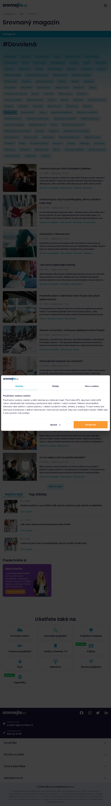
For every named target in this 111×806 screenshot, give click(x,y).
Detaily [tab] (55, 386)
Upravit (53, 424)
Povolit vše (90, 424)
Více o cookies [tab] (92, 386)
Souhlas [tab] (19, 386)
